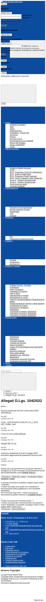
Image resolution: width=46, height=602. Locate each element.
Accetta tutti (35, 477)
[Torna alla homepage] (15, 76)
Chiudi (4, 60)
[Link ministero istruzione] (12, 2)
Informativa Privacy (12, 550)
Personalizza (6, 477)
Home (7, 391)
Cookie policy (10, 546)
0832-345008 (13, 524)
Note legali (9, 548)
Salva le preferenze (18, 509)
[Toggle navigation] (18, 93)
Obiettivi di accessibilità (13, 556)
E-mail (24, 46)
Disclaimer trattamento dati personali (15, 583)
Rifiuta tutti (19, 477)
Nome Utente (27, 15)
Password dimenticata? (10, 22)
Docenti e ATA (11, 393)
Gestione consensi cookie (14, 560)
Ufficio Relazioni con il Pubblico (17, 552)
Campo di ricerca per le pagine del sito (16, 369)
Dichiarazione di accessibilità (15, 554)
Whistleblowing (11, 558)
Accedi (4, 4)
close (3, 104)
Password (26, 18)
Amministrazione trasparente (15, 562)
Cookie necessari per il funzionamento (16, 501)
